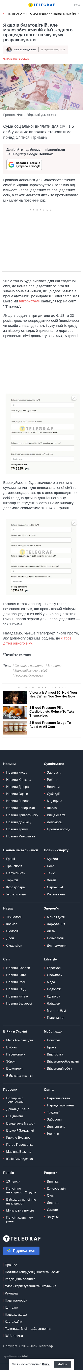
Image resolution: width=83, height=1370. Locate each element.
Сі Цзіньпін (14, 1116)
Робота (52, 779)
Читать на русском (16, 58)
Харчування (56, 924)
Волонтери (14, 1068)
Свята (49, 1089)
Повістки (53, 1040)
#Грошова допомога (28, 675)
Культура (53, 996)
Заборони (54, 1119)
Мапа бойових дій (19, 1040)
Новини (9, 764)
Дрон (10, 938)
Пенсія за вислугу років (19, 1219)
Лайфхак (53, 1003)
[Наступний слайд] (79, 14)
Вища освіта (56, 815)
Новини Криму (17, 829)
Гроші (10, 859)
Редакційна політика (20, 1279)
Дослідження (56, 945)
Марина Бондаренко (25, 49)
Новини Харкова (18, 779)
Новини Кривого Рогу (22, 815)
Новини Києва (16, 772)
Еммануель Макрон (20, 1123)
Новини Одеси (17, 794)
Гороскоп (54, 968)
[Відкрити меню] (6, 4)
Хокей (51, 880)
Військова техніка (19, 1075)
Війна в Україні (15, 1031)
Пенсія (8, 1172)
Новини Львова (18, 801)
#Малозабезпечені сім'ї (30, 670)
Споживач (54, 975)
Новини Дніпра (17, 786)
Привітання (55, 1017)
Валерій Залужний (20, 1130)
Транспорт (14, 866)
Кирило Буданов (18, 1137)
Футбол (52, 859)
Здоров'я (51, 908)
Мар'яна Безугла (18, 1151)
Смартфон (14, 945)
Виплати (53, 786)
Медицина (54, 801)
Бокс (50, 866)
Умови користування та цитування (30, 1286)
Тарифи (12, 880)
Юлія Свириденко (19, 1159)
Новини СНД (16, 989)
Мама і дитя (56, 917)
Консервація (56, 1188)
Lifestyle (50, 959)
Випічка (52, 1181)
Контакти (11, 1307)
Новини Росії (16, 982)
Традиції (53, 1112)
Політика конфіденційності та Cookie (32, 1272)
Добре (62, 1364)
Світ (6, 959)
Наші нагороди (16, 1300)
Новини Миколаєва (20, 836)
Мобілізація (53, 1031)
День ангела (56, 1126)
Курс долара (15, 887)
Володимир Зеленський (15, 1100)
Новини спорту (56, 850)
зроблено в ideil (16, 1356)
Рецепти (50, 1172)
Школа (52, 808)
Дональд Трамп (17, 1109)
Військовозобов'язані (63, 1061)
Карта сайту (14, 1321)
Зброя (11, 1061)
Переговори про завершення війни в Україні (41, 13)
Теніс (51, 873)
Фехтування (56, 894)
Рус (77, 4)
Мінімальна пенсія (20, 1210)
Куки (46, 1364)
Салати (52, 1210)
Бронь (51, 1047)
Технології (14, 917)
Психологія (55, 938)
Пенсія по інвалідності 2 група (21, 1190)
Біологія (12, 931)
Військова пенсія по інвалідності (21, 1201)
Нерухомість (15, 873)
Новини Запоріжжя (20, 808)
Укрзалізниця (16, 894)
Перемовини (15, 1054)
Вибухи (11, 1047)
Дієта (51, 931)
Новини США (16, 975)
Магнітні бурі (56, 1010)
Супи (51, 1195)
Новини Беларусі (19, 1003)
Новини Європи (18, 968)
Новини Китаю (17, 996)
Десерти (53, 1202)
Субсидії (53, 794)
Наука (8, 908)
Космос (11, 924)
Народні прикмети (60, 1105)
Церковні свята (58, 1098)
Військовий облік (59, 1068)
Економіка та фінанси (20, 850)
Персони (10, 1089)
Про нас (11, 1265)
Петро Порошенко (19, 1144)
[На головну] (41, 4)
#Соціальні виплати (28, 665)
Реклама (11, 1293)
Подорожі (54, 989)
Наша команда (16, 1314)
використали (29, 301)
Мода (51, 982)
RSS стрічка (14, 1336)
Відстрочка (55, 1054)
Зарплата (54, 772)
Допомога (54, 822)
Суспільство (54, 764)
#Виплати (53, 665)
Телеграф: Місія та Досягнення (28, 1328)
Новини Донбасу (18, 822)
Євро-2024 (55, 887)
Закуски (53, 1217)
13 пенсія (13, 1181)
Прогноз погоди (58, 829)
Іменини (53, 1133)
